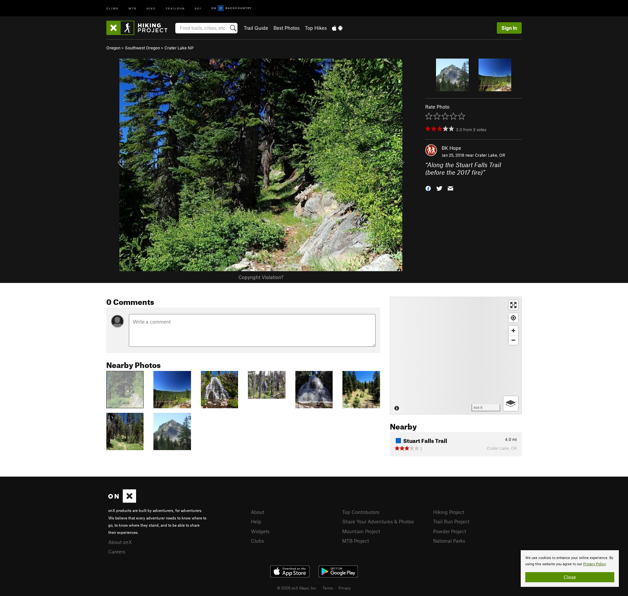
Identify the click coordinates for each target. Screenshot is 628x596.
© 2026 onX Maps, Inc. (297, 588)
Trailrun (175, 8)
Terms (328, 588)
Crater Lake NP (179, 47)
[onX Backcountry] (231, 8)
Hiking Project (448, 512)
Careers (116, 551)
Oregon (113, 47)
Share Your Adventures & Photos (378, 521)
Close (570, 577)
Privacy (345, 588)
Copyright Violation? (260, 277)
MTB (133, 8)
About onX (120, 542)
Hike (151, 8)
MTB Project (355, 541)
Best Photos (286, 28)
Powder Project (449, 531)
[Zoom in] (513, 330)
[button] (428, 187)
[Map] (455, 355)
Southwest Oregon (142, 47)
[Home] (140, 28)
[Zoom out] (513, 340)
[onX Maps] (122, 501)
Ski (198, 8)
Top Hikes (316, 28)
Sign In (509, 28)
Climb (112, 8)
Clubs (257, 541)
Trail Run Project (451, 521)
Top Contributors (360, 512)
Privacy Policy (594, 564)
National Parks (449, 541)
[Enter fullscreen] (513, 305)
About (257, 512)
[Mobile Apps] (337, 28)
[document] (569, 568)
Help (256, 521)
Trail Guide (256, 28)
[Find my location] (513, 318)
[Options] (510, 403)
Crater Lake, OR (490, 155)
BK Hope (451, 148)
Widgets (260, 531)
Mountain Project (361, 531)
